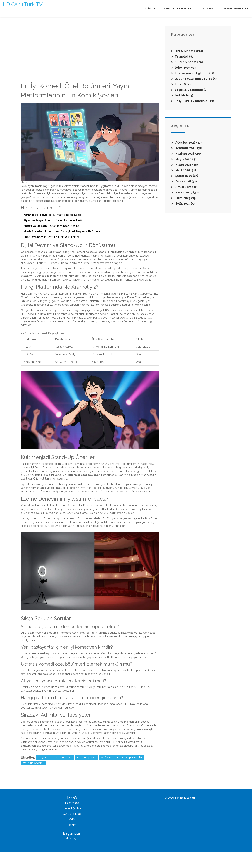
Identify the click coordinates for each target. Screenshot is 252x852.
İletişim (72, 824)
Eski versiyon (72, 838)
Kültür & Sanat (189, 62)
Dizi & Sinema (189, 51)
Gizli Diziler (147, 8)
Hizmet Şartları (72, 808)
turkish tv (184, 95)
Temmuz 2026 (188, 148)
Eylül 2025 (185, 203)
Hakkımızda (72, 802)
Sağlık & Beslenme (191, 90)
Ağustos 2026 (188, 142)
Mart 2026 (185, 170)
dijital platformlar (132, 757)
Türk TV (183, 84)
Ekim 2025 (185, 198)
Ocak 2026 (186, 181)
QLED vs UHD (207, 8)
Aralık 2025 (186, 187)
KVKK (72, 819)
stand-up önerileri (33, 763)
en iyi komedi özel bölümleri (55, 757)
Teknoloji (184, 56)
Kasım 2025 (187, 192)
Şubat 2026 (186, 176)
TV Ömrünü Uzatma (235, 8)
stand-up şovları (86, 757)
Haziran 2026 (188, 153)
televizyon (185, 67)
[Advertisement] (90, 53)
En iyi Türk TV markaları (194, 101)
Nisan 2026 (186, 164)
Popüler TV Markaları (177, 8)
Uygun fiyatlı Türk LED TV (196, 78)
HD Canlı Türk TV (23, 4)
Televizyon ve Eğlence (194, 73)
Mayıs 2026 (186, 159)
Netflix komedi (109, 757)
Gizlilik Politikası (72, 813)
